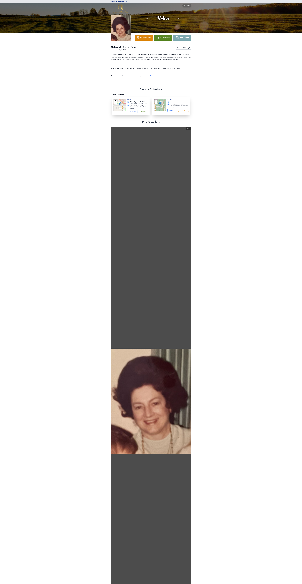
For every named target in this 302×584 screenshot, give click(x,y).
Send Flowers (183, 110)
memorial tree (130, 76)
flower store (153, 76)
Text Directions (132, 111)
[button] (120, 103)
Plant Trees (143, 111)
